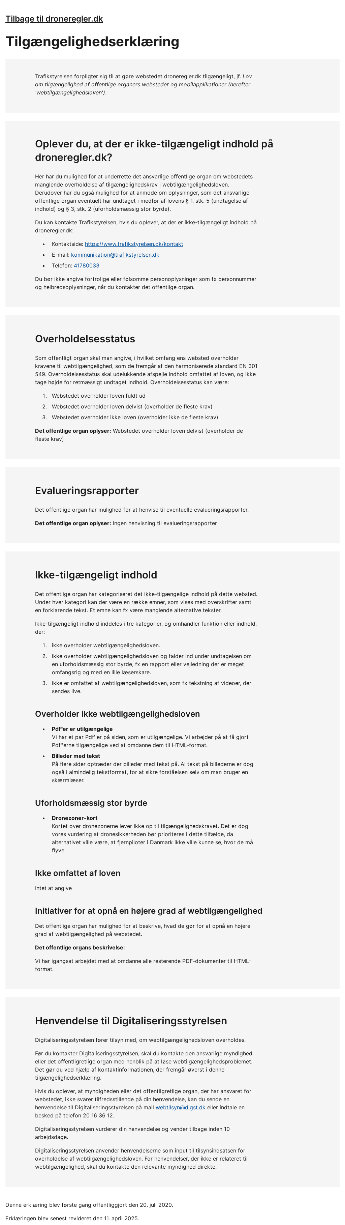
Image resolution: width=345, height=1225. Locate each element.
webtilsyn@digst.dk (181, 1107)
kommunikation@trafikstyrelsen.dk (115, 254)
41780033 (86, 265)
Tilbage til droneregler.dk (54, 19)
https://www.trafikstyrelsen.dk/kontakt (134, 243)
